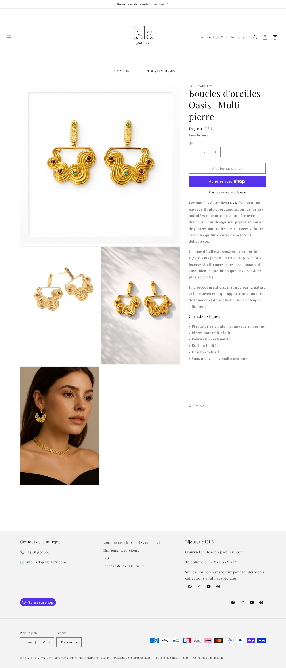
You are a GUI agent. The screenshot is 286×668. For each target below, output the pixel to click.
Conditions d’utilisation (208, 657)
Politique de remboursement (132, 657)
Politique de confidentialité (172, 657)
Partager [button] (199, 405)
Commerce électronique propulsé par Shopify (81, 658)
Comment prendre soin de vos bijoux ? (131, 542)
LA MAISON (120, 71)
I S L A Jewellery (41, 658)
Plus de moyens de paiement (227, 192)
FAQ (106, 558)
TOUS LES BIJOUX (161, 71)
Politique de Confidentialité (124, 566)
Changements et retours (121, 550)
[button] (9, 37)
